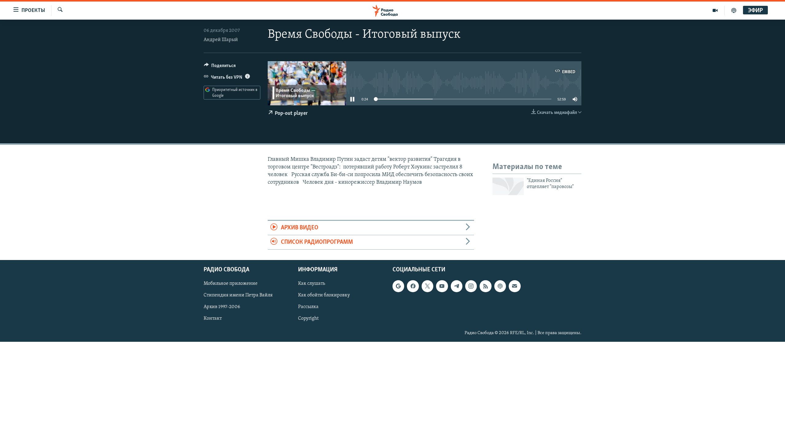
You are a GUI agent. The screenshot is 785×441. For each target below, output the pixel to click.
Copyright (308, 318)
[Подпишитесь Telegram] (456, 286)
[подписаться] (514, 286)
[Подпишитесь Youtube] (442, 286)
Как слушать (311, 283)
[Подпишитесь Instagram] (471, 286)
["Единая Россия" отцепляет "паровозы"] (508, 186)
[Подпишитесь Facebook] (413, 286)
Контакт (213, 318)
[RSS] (485, 286)
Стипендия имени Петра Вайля (238, 295)
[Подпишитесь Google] (398, 286)
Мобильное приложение (231, 283)
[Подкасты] (500, 286)
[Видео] (715, 10)
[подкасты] (734, 10)
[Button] (220, 67)
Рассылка (308, 307)
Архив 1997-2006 (222, 307)
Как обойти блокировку (324, 295)
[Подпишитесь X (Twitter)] (427, 286)
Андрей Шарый (221, 39)
